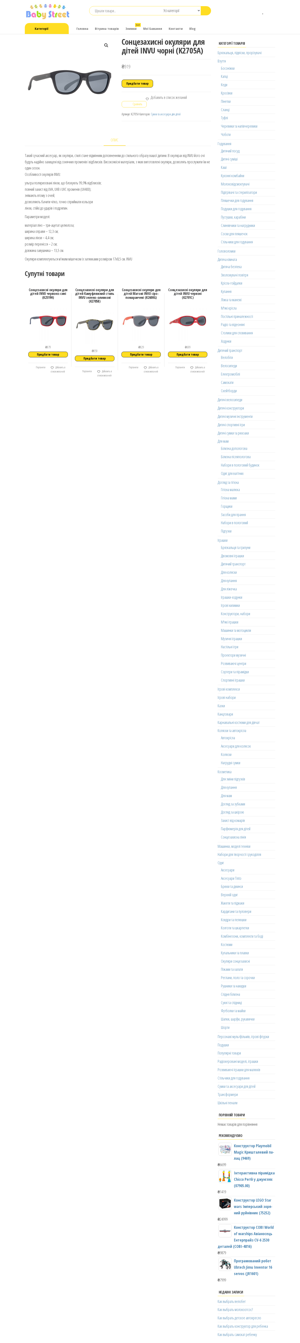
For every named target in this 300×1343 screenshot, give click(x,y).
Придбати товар (137, 83)
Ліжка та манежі (231, 299)
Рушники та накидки (233, 986)
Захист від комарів (233, 820)
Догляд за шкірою (232, 812)
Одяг (221, 862)
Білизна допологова (234, 448)
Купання (226, 291)
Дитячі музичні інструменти (235, 416)
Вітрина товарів (107, 28)
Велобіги (227, 357)
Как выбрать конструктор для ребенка (243, 1326)
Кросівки (226, 93)
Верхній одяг (229, 894)
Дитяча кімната (227, 259)
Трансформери (228, 1094)
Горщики (226, 506)
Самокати (227, 382)
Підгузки (226, 531)
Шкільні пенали (227, 1102)
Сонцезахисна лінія (233, 837)
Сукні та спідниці (231, 1002)
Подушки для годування (236, 208)
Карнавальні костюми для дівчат (239, 722)
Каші (224, 167)
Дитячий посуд (230, 150)
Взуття (222, 61)
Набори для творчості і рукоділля (239, 854)
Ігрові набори (227, 697)
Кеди (224, 84)
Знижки (132, 27)
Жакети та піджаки (232, 903)
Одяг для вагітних (232, 473)
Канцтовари (225, 714)
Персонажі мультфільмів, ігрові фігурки (243, 1036)
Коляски (226, 754)
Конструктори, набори (235, 613)
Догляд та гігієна (228, 482)
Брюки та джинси (232, 886)
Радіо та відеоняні (233, 324)
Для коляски (229, 572)
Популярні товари (229, 1053)
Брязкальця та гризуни (235, 547)
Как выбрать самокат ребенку (237, 1334)
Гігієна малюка (230, 489)
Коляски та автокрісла (232, 730)
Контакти (176, 28)
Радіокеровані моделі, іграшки (238, 1061)
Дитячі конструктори (231, 408)
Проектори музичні (233, 655)
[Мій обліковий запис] (269, 11)
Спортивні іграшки (233, 680)
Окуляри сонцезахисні (235, 961)
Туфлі (224, 117)
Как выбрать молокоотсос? (235, 1309)
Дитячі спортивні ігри (231, 424)
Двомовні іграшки (232, 555)
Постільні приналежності (237, 316)
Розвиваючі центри (233, 663)
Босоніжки (228, 68)
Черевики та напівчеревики (239, 126)
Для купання (229, 580)
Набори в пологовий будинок (240, 465)
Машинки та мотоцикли (236, 630)
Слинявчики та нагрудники (238, 225)
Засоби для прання (233, 514)
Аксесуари (227, 870)
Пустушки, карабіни (233, 217)
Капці (224, 76)
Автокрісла (228, 737)
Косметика (224, 771)
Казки (221, 705)
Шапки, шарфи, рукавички (238, 1019)
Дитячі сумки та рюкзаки (233, 433)
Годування (224, 143)
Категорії (41, 28)
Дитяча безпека (231, 266)
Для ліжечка (229, 588)
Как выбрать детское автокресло (239, 1317)
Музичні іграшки (231, 638)
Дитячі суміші (229, 159)
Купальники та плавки (235, 952)
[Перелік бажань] (263, 11)
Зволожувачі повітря (234, 275)
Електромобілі (230, 374)
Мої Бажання (152, 28)
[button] (106, 45)
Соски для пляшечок (234, 233)
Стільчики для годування (237, 241)
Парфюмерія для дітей (235, 828)
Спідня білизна (230, 994)
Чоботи (226, 134)
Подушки (223, 1044)
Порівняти (40, 367)
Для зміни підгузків (233, 779)
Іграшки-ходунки (231, 597)
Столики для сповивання (237, 332)
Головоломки (226, 251)
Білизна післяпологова (236, 456)
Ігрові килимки (230, 605)
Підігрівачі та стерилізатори (239, 192)
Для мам (223, 441)
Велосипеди (229, 365)
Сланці (225, 109)
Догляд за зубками (233, 804)
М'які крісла (229, 308)
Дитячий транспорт (230, 350)
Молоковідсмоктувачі (235, 184)
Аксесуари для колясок (236, 746)
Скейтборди (229, 390)
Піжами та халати (232, 969)
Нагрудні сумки (230, 762)
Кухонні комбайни (232, 175)
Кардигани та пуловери (236, 911)
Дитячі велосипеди (230, 399)
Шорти (225, 1027)
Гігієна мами (229, 498)
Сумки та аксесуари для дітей (166, 114)
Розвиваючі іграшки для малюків (239, 1069)
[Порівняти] (257, 11)
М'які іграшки (229, 622)
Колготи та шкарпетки (235, 927)
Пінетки (226, 101)
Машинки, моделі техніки (234, 846)
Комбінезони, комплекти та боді (242, 936)
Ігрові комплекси (229, 689)
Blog (192, 28)
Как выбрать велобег (232, 1301)
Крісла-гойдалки (231, 283)
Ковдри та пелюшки (233, 919)
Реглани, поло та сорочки (238, 977)
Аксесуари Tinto (231, 878)
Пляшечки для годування (237, 200)
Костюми (226, 944)
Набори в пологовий (234, 522)
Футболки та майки (233, 1010)
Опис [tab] (114, 139)
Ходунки (226, 341)
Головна (82, 28)
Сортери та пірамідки (235, 671)
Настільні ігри (229, 646)
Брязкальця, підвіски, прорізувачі (240, 52)
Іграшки (223, 540)
